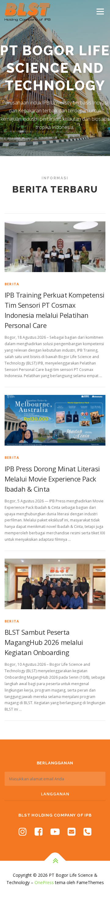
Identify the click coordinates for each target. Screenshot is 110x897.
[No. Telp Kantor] (87, 831)
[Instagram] (23, 831)
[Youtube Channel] (55, 831)
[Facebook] (38, 831)
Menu (100, 11)
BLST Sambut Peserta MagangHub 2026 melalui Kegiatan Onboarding (44, 642)
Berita (12, 284)
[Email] (71, 831)
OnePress (44, 882)
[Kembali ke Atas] (55, 861)
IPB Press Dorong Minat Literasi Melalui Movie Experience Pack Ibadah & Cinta (52, 478)
